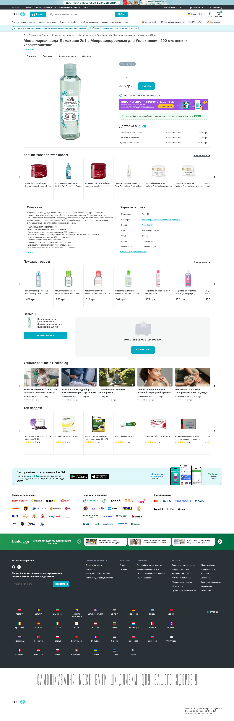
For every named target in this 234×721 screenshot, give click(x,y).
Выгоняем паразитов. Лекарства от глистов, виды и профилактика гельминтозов (192, 391)
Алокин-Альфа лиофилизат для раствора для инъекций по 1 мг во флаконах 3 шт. (187, 437)
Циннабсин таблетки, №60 (67, 436)
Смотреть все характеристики (133, 252)
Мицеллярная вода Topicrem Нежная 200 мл (157, 292)
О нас (86, 7)
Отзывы (86, 56)
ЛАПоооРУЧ (206, 573)
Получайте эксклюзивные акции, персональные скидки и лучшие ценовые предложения (37, 575)
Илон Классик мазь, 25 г (125, 436)
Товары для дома (209, 569)
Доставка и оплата (43, 7)
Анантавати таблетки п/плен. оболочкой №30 (38, 437)
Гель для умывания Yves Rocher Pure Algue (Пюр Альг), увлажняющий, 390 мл (68, 184)
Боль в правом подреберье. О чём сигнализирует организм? (78, 391)
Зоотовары (206, 578)
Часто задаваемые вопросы (67, 7)
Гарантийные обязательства (149, 565)
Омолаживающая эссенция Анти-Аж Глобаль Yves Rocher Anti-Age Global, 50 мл (128, 184)
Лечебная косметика (89, 22)
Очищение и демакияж (63, 35)
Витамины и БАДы (68, 22)
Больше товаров (202, 155)
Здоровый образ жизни (211, 582)
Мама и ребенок (208, 565)
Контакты (27, 7)
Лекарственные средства (23, 22)
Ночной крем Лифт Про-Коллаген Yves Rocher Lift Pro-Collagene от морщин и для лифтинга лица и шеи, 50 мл (38, 184)
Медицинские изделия (111, 22)
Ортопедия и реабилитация (184, 590)
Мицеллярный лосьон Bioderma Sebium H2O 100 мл (68, 292)
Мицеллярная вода (150, 219)
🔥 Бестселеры (213, 22)
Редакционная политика (148, 569)
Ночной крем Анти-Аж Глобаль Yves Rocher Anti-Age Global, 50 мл (187, 184)
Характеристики (67, 56)
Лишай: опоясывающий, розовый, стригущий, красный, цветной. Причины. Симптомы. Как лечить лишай (155, 391)
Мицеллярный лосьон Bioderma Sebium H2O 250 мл (127, 292)
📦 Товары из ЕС (149, 22)
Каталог (15, 7)
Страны (123, 569)
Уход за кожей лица (38, 35)
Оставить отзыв (45, 335)
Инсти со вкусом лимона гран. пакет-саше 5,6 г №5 (96, 437)
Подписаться (61, 584)
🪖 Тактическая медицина (172, 22)
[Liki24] (18, 701)
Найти (121, 14)
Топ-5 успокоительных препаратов (112, 391)
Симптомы (206, 590)
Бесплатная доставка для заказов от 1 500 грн (116, 28)
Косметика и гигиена (47, 22)
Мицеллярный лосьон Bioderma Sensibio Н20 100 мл (98, 292)
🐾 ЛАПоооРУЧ (195, 22)
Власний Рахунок (174, 7)
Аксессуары (206, 586)
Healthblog (217, 7)
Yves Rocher (29, 49)
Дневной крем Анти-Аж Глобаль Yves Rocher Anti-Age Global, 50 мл (157, 184)
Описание (48, 56)
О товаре (31, 56)
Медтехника (177, 586)
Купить (146, 86)
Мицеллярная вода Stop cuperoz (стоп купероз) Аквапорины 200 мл (185, 292)
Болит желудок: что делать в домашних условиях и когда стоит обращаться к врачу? (40, 391)
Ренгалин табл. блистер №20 (157, 436)
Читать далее (33, 252)
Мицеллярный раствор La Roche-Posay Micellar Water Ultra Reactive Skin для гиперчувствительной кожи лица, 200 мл (37, 292)
